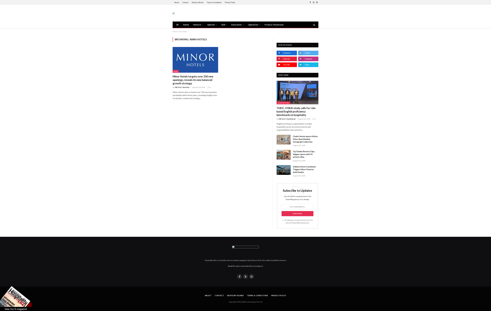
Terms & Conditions (214, 2)
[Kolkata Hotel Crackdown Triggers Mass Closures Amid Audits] (284, 170)
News (176, 71)
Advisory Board (197, 2)
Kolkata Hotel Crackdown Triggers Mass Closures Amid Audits (304, 169)
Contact (185, 2)
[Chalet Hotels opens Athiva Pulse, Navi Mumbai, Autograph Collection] (284, 139)
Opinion (211, 24)
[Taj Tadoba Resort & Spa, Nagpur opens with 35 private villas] (284, 155)
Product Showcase (274, 24)
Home (186, 24)
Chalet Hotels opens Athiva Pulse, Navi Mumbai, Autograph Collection (305, 139)
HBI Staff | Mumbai (182, 87)
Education (236, 24)
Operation (253, 24)
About (176, 2)
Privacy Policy (230, 2)
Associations (283, 103)
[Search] (314, 25)
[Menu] (177, 25)
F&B (223, 24)
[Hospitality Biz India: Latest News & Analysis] (174, 13)
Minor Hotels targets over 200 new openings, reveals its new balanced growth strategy (193, 80)
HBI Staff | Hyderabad (287, 119)
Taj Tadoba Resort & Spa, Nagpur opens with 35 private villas (304, 154)
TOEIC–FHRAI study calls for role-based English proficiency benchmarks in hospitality (296, 111)
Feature (197, 24)
